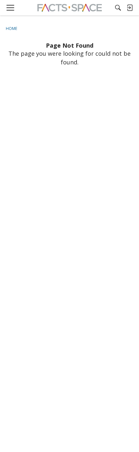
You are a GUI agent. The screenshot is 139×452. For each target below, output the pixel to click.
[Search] (118, 7)
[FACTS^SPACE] (69, 7)
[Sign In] (129, 7)
